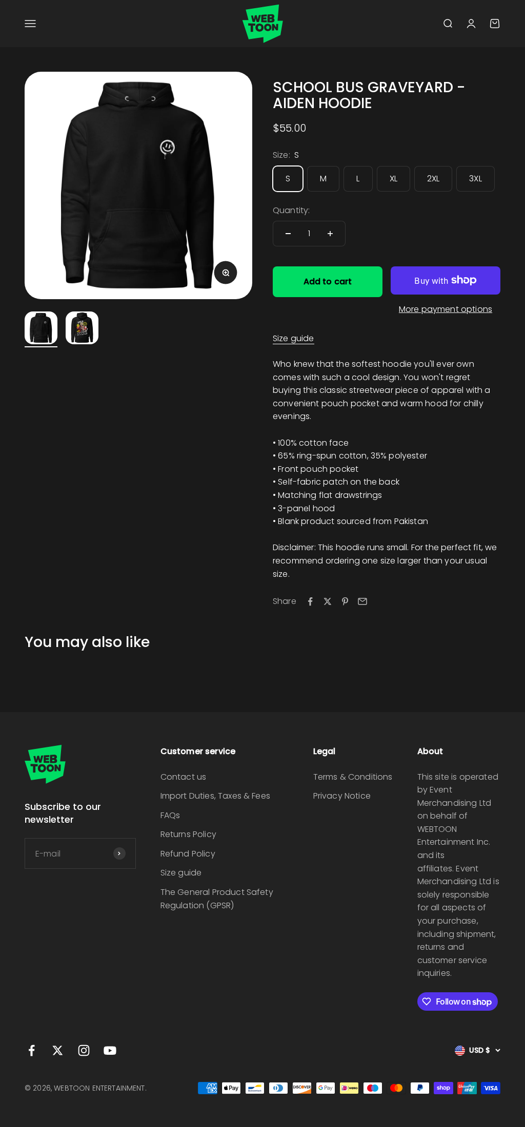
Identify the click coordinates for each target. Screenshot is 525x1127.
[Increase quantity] (330, 233)
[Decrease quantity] (288, 233)
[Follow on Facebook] (31, 1050)
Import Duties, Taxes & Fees (215, 796)
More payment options (445, 309)
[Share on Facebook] (310, 601)
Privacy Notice (342, 796)
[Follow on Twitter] (58, 1050)
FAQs (170, 815)
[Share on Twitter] (327, 601)
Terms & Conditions (353, 777)
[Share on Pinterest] (345, 601)
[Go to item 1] (41, 329)
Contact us (183, 777)
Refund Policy (187, 854)
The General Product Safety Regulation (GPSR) (216, 898)
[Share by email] (362, 601)
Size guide (293, 338)
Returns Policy (188, 834)
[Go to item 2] (82, 329)
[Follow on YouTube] (110, 1050)
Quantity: (291, 210)
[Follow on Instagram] (84, 1050)
